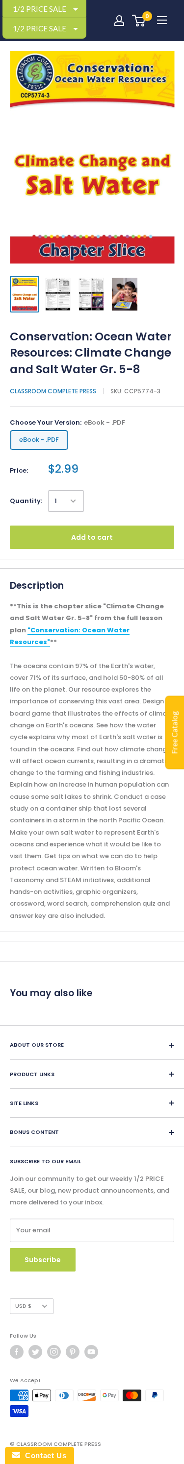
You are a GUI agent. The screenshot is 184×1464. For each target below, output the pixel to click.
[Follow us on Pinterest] (72, 1352)
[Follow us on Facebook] (17, 1352)
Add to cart (92, 537)
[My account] (119, 20)
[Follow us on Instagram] (54, 1352)
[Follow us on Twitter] (35, 1352)
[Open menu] (162, 20)
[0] (139, 20)
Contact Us (43, 1455)
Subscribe (43, 1260)
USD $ (23, 1306)
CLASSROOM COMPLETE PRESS (53, 391)
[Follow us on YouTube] (91, 1352)
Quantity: (26, 500)
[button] (44, 28)
